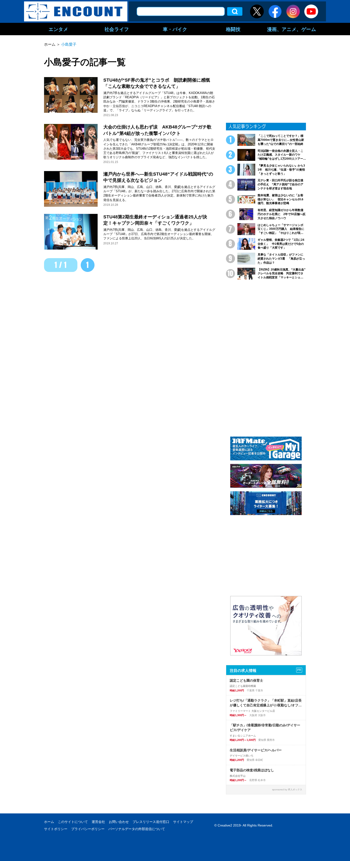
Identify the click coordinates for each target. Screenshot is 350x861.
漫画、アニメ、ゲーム (291, 29)
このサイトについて (73, 821)
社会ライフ (117, 29)
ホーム (49, 821)
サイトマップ (183, 821)
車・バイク (175, 29)
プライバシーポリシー (88, 829)
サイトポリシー (55, 829)
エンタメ (58, 29)
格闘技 (233, 29)
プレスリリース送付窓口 (151, 821)
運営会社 (98, 821)
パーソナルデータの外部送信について (136, 829)
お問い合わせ (119, 821)
